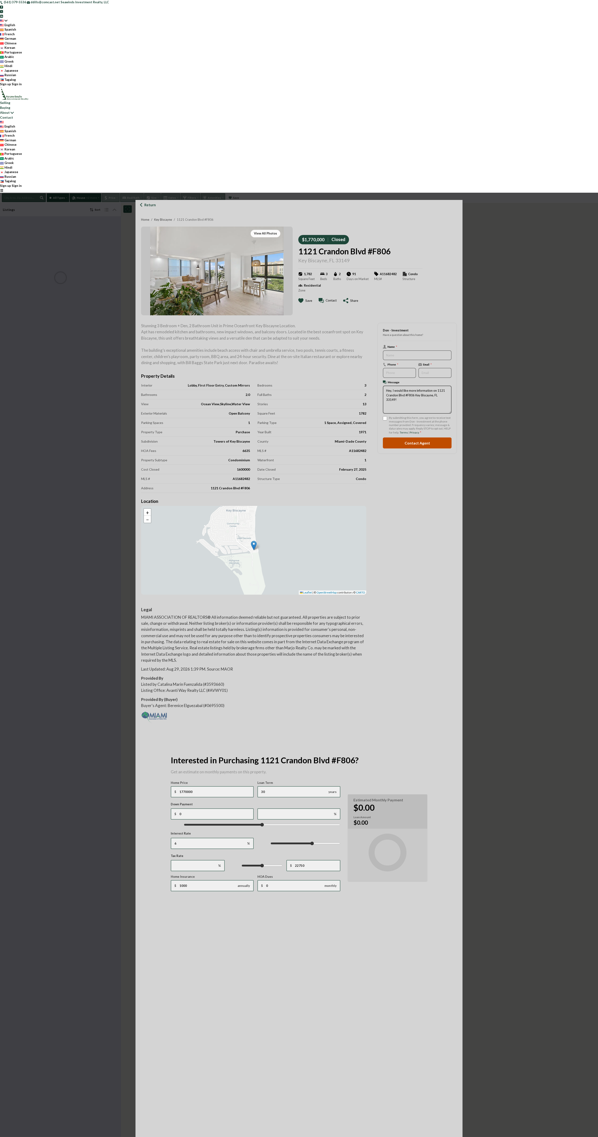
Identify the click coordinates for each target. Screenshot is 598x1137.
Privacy (414, 432)
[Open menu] (1, 190)
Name (392, 346)
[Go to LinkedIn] (1, 16)
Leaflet (307, 592)
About (5, 112)
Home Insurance (183, 876)
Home (145, 219)
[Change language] (3, 20)
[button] (254, 545)
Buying (5, 108)
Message (393, 382)
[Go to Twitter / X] (1, 11)
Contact (6, 117)
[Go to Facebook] (1, 7)
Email (427, 364)
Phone (393, 364)
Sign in (17, 84)
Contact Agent (417, 443)
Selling (5, 103)
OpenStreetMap (327, 592)
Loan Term (265, 783)
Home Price (179, 783)
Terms (404, 432)
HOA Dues (265, 876)
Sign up (5, 84)
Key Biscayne (163, 219)
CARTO (360, 592)
